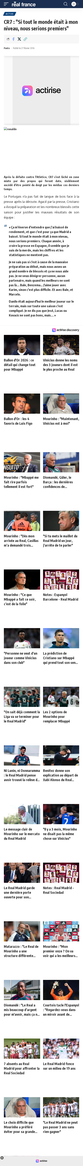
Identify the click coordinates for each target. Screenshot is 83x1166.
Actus (10, 14)
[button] (7, 4)
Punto (7, 48)
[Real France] (25, 4)
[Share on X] (19, 39)
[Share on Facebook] (13, 39)
